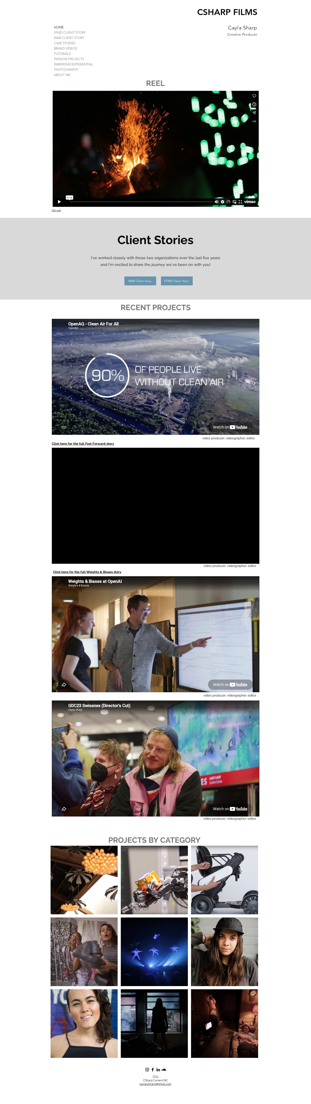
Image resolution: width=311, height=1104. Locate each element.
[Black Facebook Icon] (152, 1069)
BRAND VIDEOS (65, 48)
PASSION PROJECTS (69, 59)
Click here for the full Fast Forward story (83, 444)
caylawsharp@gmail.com (155, 1084)
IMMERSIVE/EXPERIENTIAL (73, 64)
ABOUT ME (62, 75)
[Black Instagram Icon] (147, 1069)
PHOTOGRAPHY (66, 70)
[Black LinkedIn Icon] (158, 1069)
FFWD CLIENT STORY (70, 32)
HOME (59, 27)
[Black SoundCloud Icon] (163, 1069)
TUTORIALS (62, 54)
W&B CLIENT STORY (69, 38)
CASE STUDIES (64, 43)
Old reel (56, 210)
